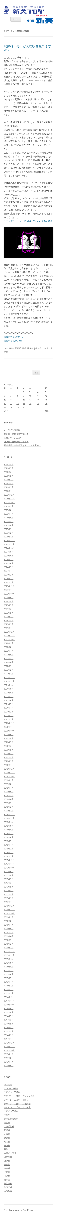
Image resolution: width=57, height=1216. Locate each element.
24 (30, 403)
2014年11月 (9, 1000)
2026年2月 (8, 487)
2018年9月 (8, 825)
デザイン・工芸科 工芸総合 (17, 1103)
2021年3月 (8, 711)
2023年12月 (9, 586)
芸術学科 (8, 1187)
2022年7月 (8, 650)
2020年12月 (9, 723)
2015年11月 (9, 955)
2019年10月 (9, 776)
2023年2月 (8, 624)
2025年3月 (8, 529)
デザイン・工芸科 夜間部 (16, 1099)
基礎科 (7, 1130)
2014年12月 (9, 997)
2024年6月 (8, 563)
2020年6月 (8, 746)
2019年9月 (8, 780)
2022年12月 (9, 631)
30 (24, 407)
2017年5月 (8, 886)
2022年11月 (9, 635)
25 (38, 403)
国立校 (7, 1122)
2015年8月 (8, 966)
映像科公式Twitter (13, 340)
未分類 (7, 1164)
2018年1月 (8, 856)
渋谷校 (7, 1172)
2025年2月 (8, 532)
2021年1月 (8, 719)
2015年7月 (8, 970)
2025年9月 (8, 506)
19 (46, 399)
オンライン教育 (11, 1088)
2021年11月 (9, 681)
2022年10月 (9, 639)
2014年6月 (8, 1019)
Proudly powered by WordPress (18, 1210)
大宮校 (7, 1134)
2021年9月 (8, 688)
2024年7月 (8, 559)
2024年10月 (9, 548)
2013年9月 (8, 1054)
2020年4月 (8, 753)
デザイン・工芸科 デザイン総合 (19, 1096)
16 (24, 399)
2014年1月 (8, 1038)
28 (11, 407)
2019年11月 (9, 772)
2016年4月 (8, 936)
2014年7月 (8, 1016)
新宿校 (18, 348)
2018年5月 (8, 841)
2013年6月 (8, 1065)
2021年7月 (8, 696)
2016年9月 (8, 917)
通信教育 (8, 1191)
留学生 (7, 1179)
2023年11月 (9, 589)
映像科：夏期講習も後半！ (16, 441)
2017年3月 (8, 894)
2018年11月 (9, 818)
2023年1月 (8, 628)
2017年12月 (9, 860)
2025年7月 (8, 513)
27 (5, 407)
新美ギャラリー (11, 1153)
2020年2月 (8, 761)
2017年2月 (8, 898)
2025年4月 (8, 525)
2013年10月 (9, 1050)
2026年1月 (8, 491)
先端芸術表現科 (11, 1118)
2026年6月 (8, 472)
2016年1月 (8, 947)
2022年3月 (8, 666)
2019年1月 (8, 810)
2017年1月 (8, 902)
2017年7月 (8, 879)
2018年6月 (8, 837)
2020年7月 (8, 742)
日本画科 (8, 1156)
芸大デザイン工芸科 (13, 437)
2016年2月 (8, 943)
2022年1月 (8, 673)
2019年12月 (9, 768)
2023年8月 (8, 601)
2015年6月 (8, 974)
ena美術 (8, 1084)
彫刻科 (7, 1141)
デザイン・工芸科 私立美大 (17, 1107)
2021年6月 (8, 700)
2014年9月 (8, 1008)
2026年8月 (8, 464)
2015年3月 (8, 985)
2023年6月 (8, 609)
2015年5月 (8, 978)
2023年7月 (8, 605)
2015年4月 (8, 981)
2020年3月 (8, 757)
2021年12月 (9, 677)
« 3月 (6, 411)
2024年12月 (9, 540)
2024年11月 (9, 544)
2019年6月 (8, 791)
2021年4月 (8, 707)
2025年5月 (8, 521)
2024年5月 (8, 567)
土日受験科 (9, 1126)
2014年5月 (8, 1023)
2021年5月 (8, 704)
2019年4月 (8, 799)
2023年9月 (8, 597)
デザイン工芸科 (11, 1111)
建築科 (7, 1137)
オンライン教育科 (12, 430)
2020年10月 (9, 730)
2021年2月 (8, 715)
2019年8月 (8, 784)
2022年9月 (8, 643)
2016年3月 (8, 940)
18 (38, 399)
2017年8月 (8, 875)
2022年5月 (8, 658)
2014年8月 (8, 1012)
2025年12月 (9, 494)
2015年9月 (8, 962)
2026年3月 (8, 483)
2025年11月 (9, 498)
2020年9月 (8, 734)
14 (11, 399)
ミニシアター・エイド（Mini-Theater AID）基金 (28, 221)
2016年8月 (8, 921)
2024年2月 (8, 578)
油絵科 (7, 1168)
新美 (24, 348)
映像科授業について (14, 336)
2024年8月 (8, 555)
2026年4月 (8, 479)
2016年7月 (8, 924)
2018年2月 (8, 852)
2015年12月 (9, 951)
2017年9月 (8, 871)
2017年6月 (8, 882)
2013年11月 (9, 1046)
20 (5, 403)
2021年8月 (8, 692)
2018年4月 (8, 844)
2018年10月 (9, 822)
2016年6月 (8, 928)
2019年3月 (8, 803)
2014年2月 (8, 1035)
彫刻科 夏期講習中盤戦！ (16, 433)
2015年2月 (8, 989)
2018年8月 (8, 829)
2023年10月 (9, 593)
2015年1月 (8, 993)
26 (46, 403)
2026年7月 (8, 468)
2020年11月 (9, 726)
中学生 (7, 1115)
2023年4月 (8, 616)
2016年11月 (9, 909)
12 (46, 395)
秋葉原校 (8, 1183)
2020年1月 (8, 765)
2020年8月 (8, 738)
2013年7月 (8, 1061)
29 (17, 407)
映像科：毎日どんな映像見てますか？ (27, 48)
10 (30, 395)
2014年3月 (8, 1031)
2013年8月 (8, 1058)
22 (17, 403)
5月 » (47, 411)
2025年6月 (8, 517)
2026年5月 (8, 475)
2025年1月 (8, 536)
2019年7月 (8, 787)
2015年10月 (9, 959)
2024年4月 (8, 570)
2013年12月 (9, 1042)
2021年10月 (9, 685)
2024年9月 (8, 551)
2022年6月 (8, 654)
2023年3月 (8, 620)
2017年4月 (8, 890)
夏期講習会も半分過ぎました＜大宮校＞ (22, 445)
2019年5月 (8, 795)
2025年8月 (8, 510)
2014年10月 (9, 1004)
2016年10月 (9, 913)
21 (11, 403)
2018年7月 (8, 833)
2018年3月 (8, 848)
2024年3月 (8, 574)
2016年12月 (9, 905)
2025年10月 (9, 502)
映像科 (30, 348)
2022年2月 (8, 669)
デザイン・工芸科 (12, 1092)
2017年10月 (9, 867)
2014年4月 (8, 1027)
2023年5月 (8, 612)
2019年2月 (8, 806)
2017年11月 (9, 863)
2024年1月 (8, 582)
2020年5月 (8, 749)
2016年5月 (8, 932)
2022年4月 (8, 662)
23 (24, 403)
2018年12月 (9, 814)
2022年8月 (8, 647)
